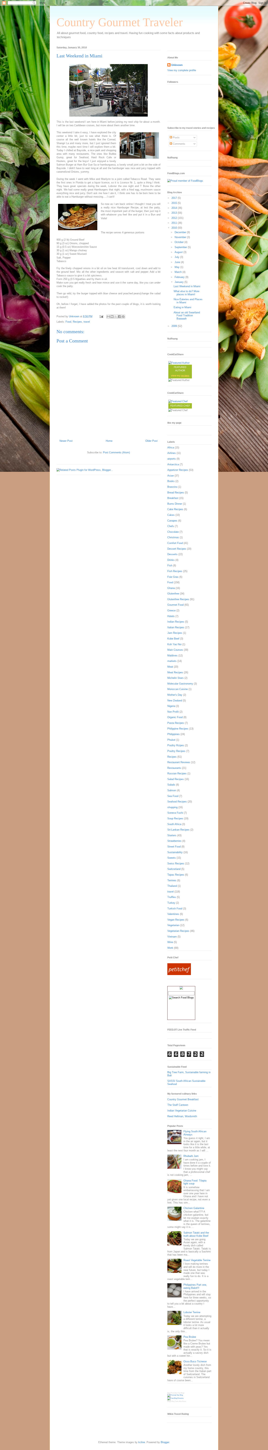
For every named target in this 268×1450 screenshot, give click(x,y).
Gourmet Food (175, 604)
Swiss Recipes (175, 863)
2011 (174, 222)
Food (68, 321)
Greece (171, 610)
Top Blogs (181, 1393)
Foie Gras (173, 576)
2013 (174, 212)
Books (171, 481)
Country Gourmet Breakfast (183, 1099)
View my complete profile (181, 70)
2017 (174, 197)
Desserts (172, 554)
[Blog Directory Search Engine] (175, 1398)
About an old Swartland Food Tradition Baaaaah (187, 315)
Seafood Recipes (177, 801)
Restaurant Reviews (178, 762)
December (181, 232)
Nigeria (171, 706)
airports (171, 458)
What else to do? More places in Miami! (186, 293)
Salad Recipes (175, 779)
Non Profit (173, 711)
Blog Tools (174, 1401)
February (180, 277)
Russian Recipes (177, 773)
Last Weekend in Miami (187, 286)
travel (87, 321)
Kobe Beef (173, 638)
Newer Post (66, 440)
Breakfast (172, 498)
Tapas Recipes (175, 874)
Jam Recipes (174, 632)
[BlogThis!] (112, 316)
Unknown (177, 64)
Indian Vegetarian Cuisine (181, 1110)
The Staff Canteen (177, 1104)
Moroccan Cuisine (177, 689)
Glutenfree (173, 593)
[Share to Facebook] (119, 316)
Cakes (171, 514)
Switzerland (173, 869)
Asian (170, 475)
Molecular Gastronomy (180, 683)
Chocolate (173, 531)
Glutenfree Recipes (178, 599)
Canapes (172, 520)
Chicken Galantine (193, 1208)
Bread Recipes (175, 492)
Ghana (171, 588)
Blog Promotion (172, 1393)
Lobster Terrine (191, 1312)
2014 (174, 207)
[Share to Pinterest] (123, 316)
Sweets (171, 857)
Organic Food (175, 717)
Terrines (171, 880)
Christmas (173, 537)
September (181, 247)
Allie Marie (182, 1401)
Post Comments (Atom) (116, 452)
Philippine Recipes (177, 728)
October (179, 242)
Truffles (171, 897)
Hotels (171, 616)
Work (170, 947)
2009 (174, 326)
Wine (170, 942)
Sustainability (175, 852)
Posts (176, 137)
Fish (169, 565)
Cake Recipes (175, 509)
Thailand (172, 885)
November (181, 237)
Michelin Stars (175, 677)
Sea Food (172, 796)
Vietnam (172, 936)
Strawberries (174, 840)
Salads (171, 784)
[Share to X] (116, 316)
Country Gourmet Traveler (120, 22)
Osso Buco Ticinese (195, 1361)
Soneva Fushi (175, 812)
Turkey (171, 902)
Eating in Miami (182, 307)
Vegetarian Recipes (178, 930)
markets (172, 661)
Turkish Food (174, 908)
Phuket (171, 739)
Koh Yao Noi (174, 644)
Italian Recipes (175, 627)
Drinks (171, 559)
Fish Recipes (174, 571)
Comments (178, 143)
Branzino (172, 486)
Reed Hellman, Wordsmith (182, 1116)
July (177, 257)
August (179, 252)
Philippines (173, 734)
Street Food (174, 846)
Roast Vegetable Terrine (197, 1260)
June (178, 262)
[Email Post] (101, 316)
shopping (172, 807)
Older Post (151, 440)
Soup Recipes (175, 818)
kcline (141, 1442)
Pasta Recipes (175, 722)
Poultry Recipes (176, 751)
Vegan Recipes (175, 919)
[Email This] (108, 316)
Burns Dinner (174, 503)
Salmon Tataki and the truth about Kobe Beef (196, 1234)
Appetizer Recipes (177, 469)
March (178, 271)
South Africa (174, 824)
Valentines (173, 914)
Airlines (171, 453)
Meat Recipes (175, 672)
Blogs (169, 1401)
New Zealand (174, 700)
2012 (174, 217)
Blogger (165, 1442)
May (177, 267)
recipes (185, 375)
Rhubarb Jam (191, 1156)
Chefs (170, 526)
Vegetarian (173, 925)
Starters (171, 835)
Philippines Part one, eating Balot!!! (195, 1286)
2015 (174, 202)
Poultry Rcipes (175, 745)
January (179, 282)
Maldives (172, 655)
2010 (174, 227)
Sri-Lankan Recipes (178, 829)
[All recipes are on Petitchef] (179, 974)
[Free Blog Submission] (175, 1395)
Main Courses (175, 649)
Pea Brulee (189, 1336)
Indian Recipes (175, 621)
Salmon (171, 790)
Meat (170, 666)
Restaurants (174, 767)
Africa (170, 447)
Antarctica (173, 464)
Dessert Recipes (176, 548)
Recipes (77, 321)
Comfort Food (175, 543)
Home (109, 440)
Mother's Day (174, 694)
